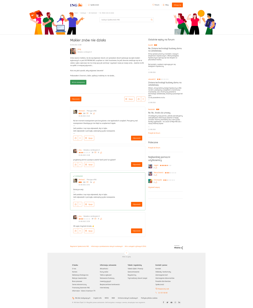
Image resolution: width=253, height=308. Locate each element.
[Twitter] (167, 302)
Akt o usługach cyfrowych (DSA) (135, 246)
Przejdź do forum (154, 133)
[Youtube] (171, 302)
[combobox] (126, 19)
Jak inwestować (93, 13)
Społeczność (94, 5)
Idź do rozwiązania (78, 82)
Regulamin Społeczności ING (79, 246)
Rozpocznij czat (163, 289)
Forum (157, 5)
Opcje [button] (131, 99)
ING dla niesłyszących (82, 298)
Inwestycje (83, 13)
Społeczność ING (71, 13)
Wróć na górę (126, 257)
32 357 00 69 (162, 293)
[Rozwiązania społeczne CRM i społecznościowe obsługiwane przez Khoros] (178, 247)
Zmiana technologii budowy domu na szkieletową (164, 83)
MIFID (107, 298)
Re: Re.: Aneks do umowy (159, 113)
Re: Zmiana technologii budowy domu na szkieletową (165, 49)
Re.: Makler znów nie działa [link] (107, 13)
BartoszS (82, 111)
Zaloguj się (177, 5)
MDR (113, 298)
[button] (138, 99)
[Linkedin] (179, 302)
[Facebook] (163, 302)
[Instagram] (175, 302)
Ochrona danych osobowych (128, 298)
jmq (79, 49)
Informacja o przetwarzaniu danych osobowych (107, 246)
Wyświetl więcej (154, 187)
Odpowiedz (76, 99)
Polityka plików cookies (149, 298)
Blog (167, 5)
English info (97, 298)
